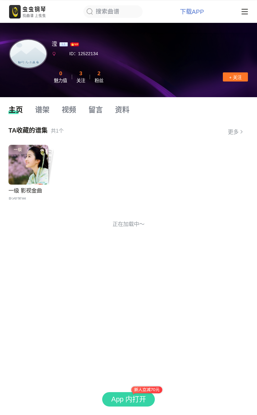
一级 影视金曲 (25, 190)
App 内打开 (128, 399)
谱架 (42, 110)
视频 (69, 110)
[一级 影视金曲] (28, 165)
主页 (15, 110)
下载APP (192, 12)
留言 (95, 110)
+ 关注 (235, 77)
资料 (122, 110)
